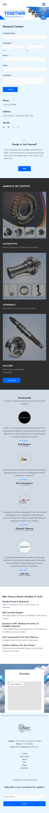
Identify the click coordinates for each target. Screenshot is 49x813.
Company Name (9, 33)
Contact (24, 753)
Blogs (24, 765)
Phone (6, 55)
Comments (7, 75)
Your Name (8, 43)
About (24, 759)
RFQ (24, 762)
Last (27, 50)
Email (5, 65)
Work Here (24, 768)
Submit (10, 89)
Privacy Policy (24, 756)
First (4, 50)
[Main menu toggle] (44, 4)
